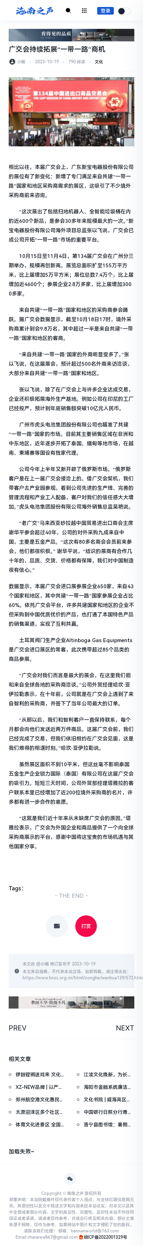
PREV (18, 1028)
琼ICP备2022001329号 (105, 1237)
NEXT (125, 1028)
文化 (99, 61)
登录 (105, 11)
